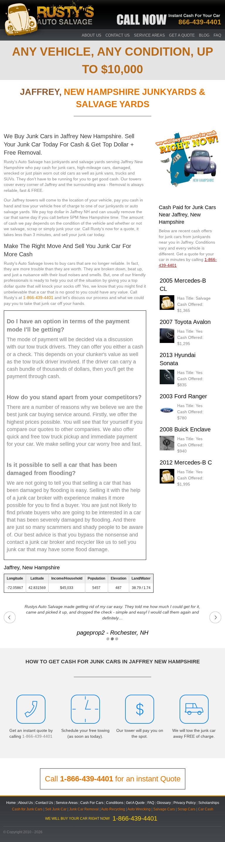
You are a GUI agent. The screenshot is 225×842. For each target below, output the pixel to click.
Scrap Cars (186, 809)
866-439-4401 (199, 22)
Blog (204, 35)
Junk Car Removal (84, 809)
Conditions (114, 803)
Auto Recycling (113, 809)
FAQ (217, 35)
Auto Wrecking (139, 809)
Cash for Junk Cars (27, 809)
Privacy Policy (184, 803)
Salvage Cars (164, 809)
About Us (25, 803)
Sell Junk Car (56, 809)
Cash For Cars (91, 803)
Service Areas (149, 35)
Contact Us (117, 35)
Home (11, 803)
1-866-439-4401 (38, 297)
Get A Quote (182, 35)
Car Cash (205, 809)
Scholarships (208, 803)
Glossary (164, 803)
